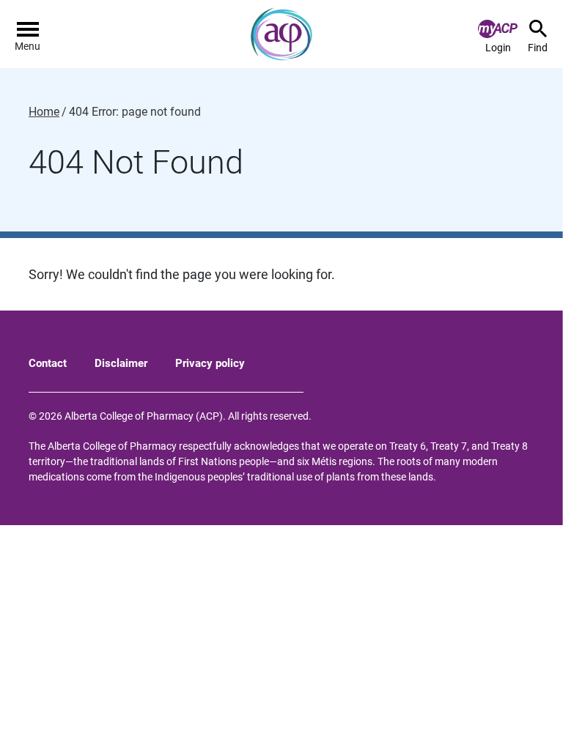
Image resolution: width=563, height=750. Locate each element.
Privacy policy (210, 363)
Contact (48, 363)
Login (498, 47)
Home (44, 112)
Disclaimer (121, 363)
